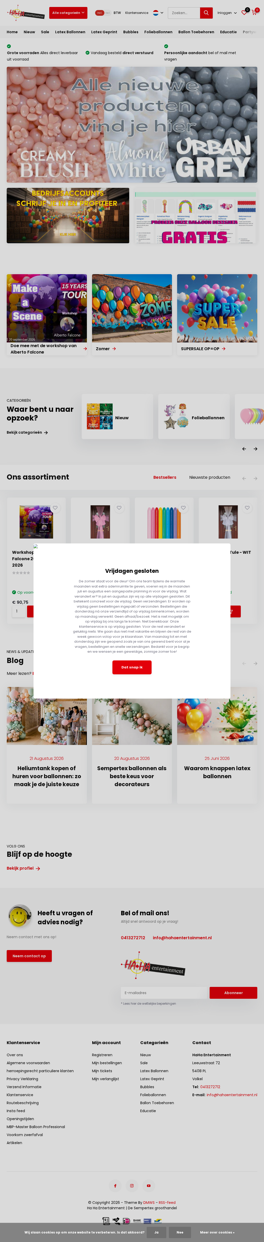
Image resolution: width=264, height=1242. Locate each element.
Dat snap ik (132, 667)
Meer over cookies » (217, 1232)
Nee (180, 1232)
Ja (156, 1232)
